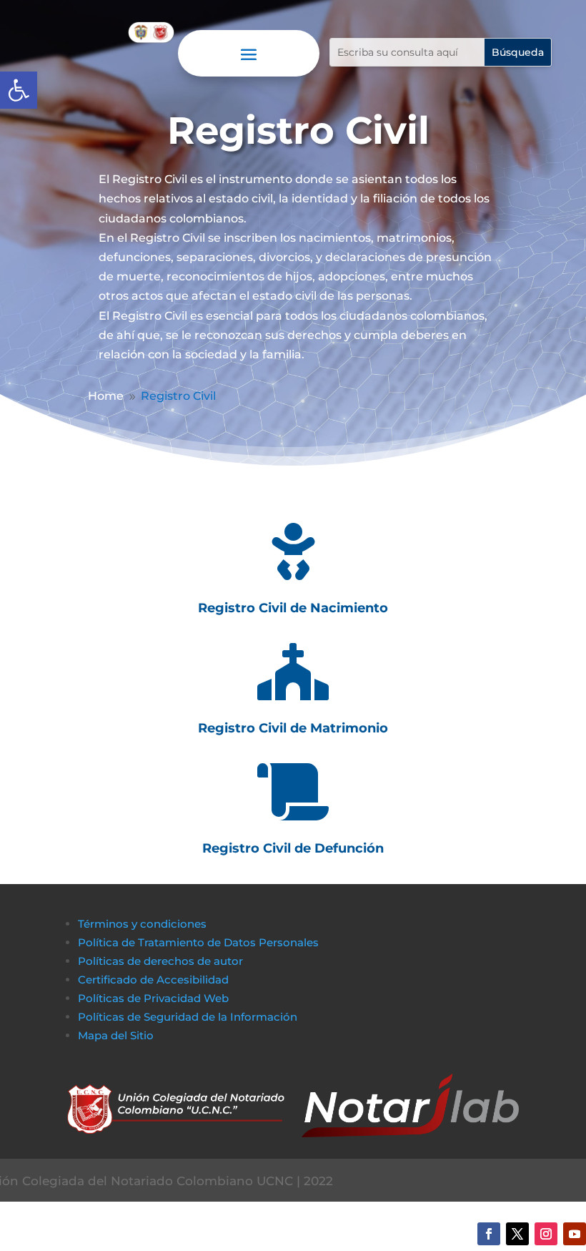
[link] (18, 90)
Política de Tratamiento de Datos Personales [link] (198, 942)
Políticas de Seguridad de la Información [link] (187, 1017)
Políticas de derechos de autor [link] (160, 961)
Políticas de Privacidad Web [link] (153, 998)
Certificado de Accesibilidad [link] (153, 979)
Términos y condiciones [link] (142, 924)
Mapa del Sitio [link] (117, 1035)
